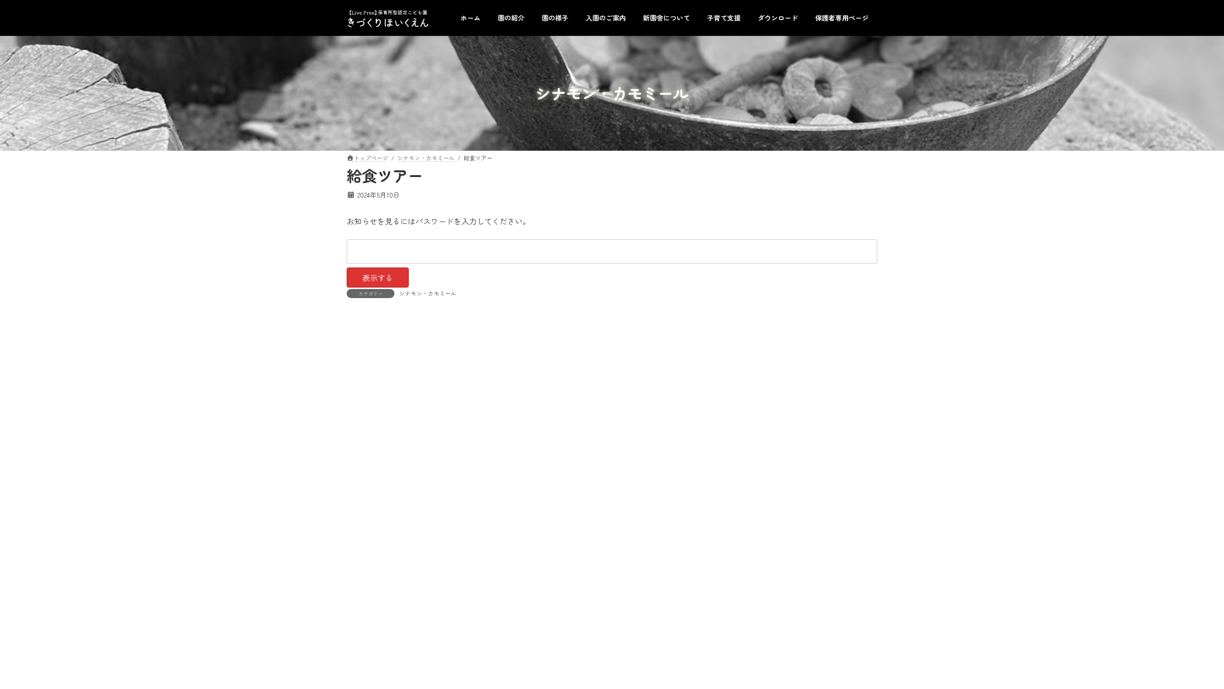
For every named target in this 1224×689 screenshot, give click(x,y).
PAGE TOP (1189, 659)
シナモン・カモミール (428, 293)
